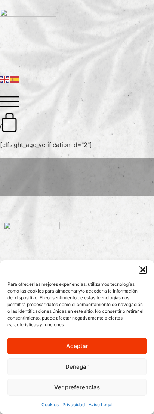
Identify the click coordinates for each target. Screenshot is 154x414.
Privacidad (73, 404)
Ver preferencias (77, 387)
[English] (5, 78)
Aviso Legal (101, 404)
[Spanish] (14, 78)
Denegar (77, 366)
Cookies (50, 404)
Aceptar (77, 346)
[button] (143, 269)
